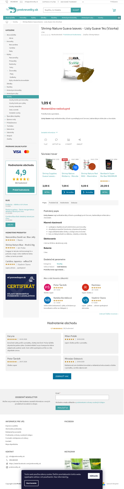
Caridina (12, 48)
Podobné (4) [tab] (53, 203)
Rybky (9, 54)
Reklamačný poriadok (13, 432)
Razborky (12, 64)
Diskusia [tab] (74, 203)
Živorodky (13, 71)
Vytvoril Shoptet (112, 484)
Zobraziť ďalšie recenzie (108, 314)
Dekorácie (10, 129)
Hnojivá (9, 136)
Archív (10, 225)
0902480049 (13, 460)
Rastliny (9, 87)
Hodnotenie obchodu (62, 323)
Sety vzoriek (13, 110)
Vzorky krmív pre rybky (17, 103)
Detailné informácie (48, 132)
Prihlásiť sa (63, 408)
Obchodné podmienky (69, 2)
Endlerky (13, 77)
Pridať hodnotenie (21, 190)
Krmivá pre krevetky (14, 90)
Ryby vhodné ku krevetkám (19, 80)
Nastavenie (31, 483)
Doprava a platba (49, 2)
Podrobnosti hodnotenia (72, 35)
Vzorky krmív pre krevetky (18, 100)
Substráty (10, 132)
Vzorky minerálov (15, 106)
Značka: (91, 34)
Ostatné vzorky (14, 113)
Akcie (11, 38)
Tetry (11, 67)
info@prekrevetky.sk (17, 456)
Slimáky (9, 84)
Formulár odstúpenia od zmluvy (17, 438)
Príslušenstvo (12, 123)
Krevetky (10, 41)
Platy (11, 74)
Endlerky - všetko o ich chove (17, 204)
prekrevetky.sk (14, 467)
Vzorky (9, 96)
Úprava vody (11, 119)
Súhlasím (94, 476)
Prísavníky (13, 61)
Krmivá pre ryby (12, 93)
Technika (10, 126)
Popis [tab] (45, 203)
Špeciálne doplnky (13, 116)
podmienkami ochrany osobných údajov (90, 402)
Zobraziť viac (62, 376)
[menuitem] (10, 18)
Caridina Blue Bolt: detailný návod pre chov (20, 217)
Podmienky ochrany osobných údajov (19, 435)
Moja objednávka (12, 444)
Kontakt (8, 441)
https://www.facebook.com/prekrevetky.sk (25, 463)
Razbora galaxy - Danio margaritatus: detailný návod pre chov (20, 210)
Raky (11, 51)
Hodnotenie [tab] (64, 203)
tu (67, 477)
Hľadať (76, 10)
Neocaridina (13, 45)
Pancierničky (13, 58)
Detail (47, 192)
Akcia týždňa (11, 35)
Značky (9, 139)
